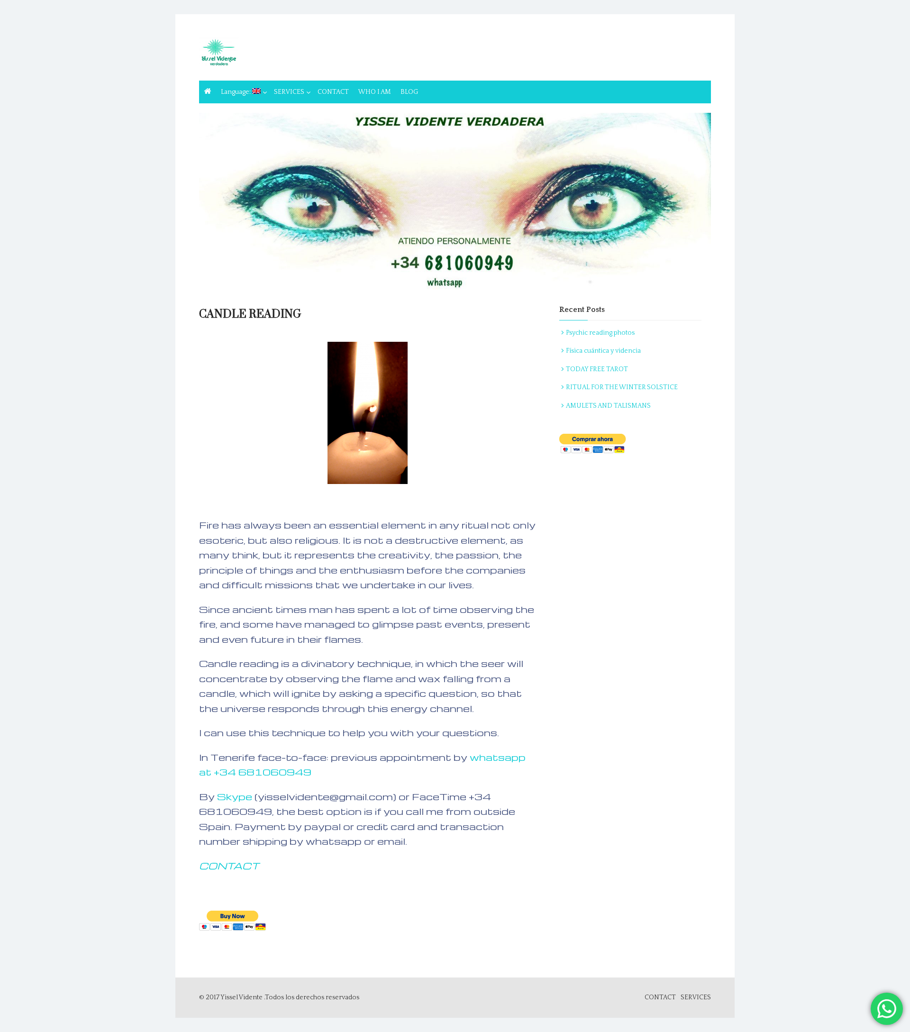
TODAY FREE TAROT (597, 369)
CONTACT (333, 92)
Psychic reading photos (600, 333)
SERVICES (289, 92)
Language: (236, 92)
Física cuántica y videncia (603, 351)
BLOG (409, 92)
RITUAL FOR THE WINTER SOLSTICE (622, 387)
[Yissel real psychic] (455, 201)
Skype (236, 796)
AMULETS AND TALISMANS (608, 406)
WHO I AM (374, 92)
